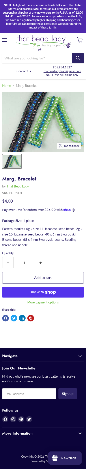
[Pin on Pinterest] (30, 318)
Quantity (8, 253)
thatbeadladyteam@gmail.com (62, 71)
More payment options (43, 302)
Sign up (67, 393)
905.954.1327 (62, 67)
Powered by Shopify (43, 461)
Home (6, 85)
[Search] (78, 58)
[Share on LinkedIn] (22, 318)
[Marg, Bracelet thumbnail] (11, 161)
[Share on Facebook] (5, 318)
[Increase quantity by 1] (40, 262)
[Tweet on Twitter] (14, 318)
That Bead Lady (18, 186)
